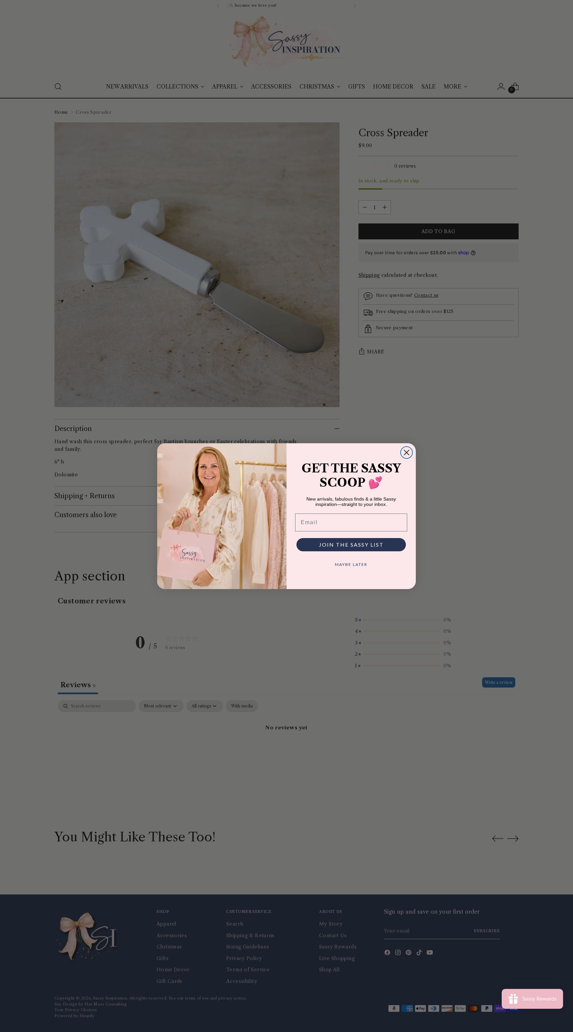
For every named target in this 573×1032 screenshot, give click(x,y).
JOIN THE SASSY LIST (351, 544)
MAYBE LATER (351, 564)
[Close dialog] (407, 452)
